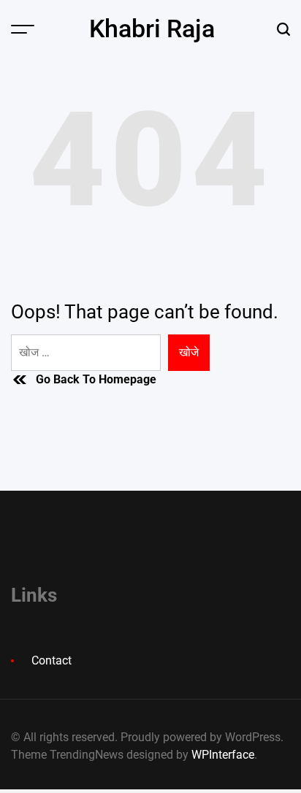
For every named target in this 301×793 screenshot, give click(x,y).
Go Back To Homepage (96, 379)
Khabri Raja (152, 28)
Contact (51, 660)
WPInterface (222, 755)
